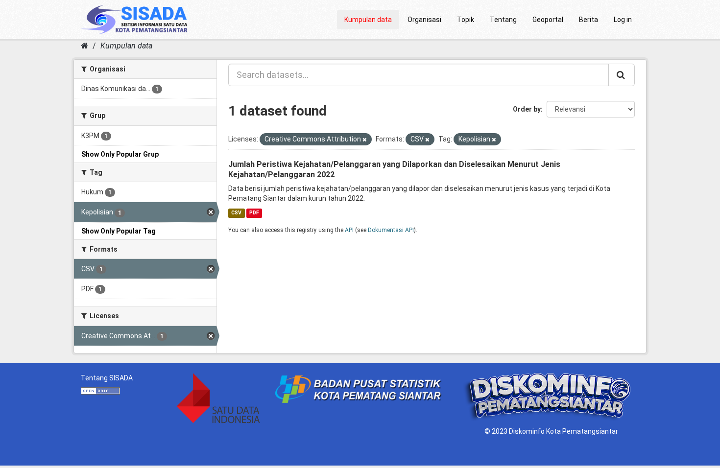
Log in (623, 19)
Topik (465, 19)
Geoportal (547, 19)
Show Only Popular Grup (120, 154)
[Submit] (621, 75)
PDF (254, 213)
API (349, 230)
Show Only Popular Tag (118, 231)
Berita (588, 19)
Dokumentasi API (391, 230)
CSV (236, 213)
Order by (527, 109)
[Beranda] (84, 45)
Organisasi (424, 19)
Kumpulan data (368, 19)
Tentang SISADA (107, 378)
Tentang (503, 19)
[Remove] (364, 140)
